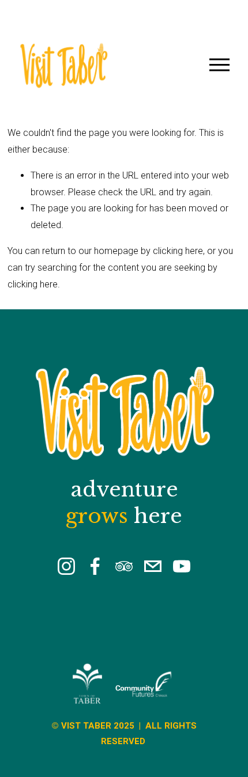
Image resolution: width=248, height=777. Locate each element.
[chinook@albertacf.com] (153, 566)
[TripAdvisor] (124, 566)
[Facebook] (95, 566)
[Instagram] (66, 566)
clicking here (178, 250)
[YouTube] (181, 566)
